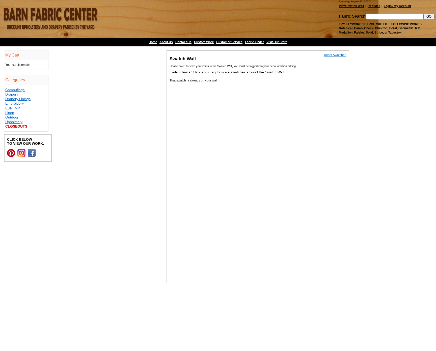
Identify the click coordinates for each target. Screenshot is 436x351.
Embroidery (14, 103)
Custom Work (204, 42)
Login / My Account (397, 6)
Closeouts (16, 126)
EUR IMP (12, 108)
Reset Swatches (335, 55)
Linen (9, 113)
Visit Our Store (276, 42)
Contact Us (183, 42)
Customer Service (229, 42)
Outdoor (11, 117)
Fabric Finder (254, 42)
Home (153, 42)
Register (374, 6)
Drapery (11, 94)
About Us (166, 42)
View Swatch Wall (351, 6)
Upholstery (13, 122)
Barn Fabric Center (50, 19)
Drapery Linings (18, 99)
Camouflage (15, 90)
